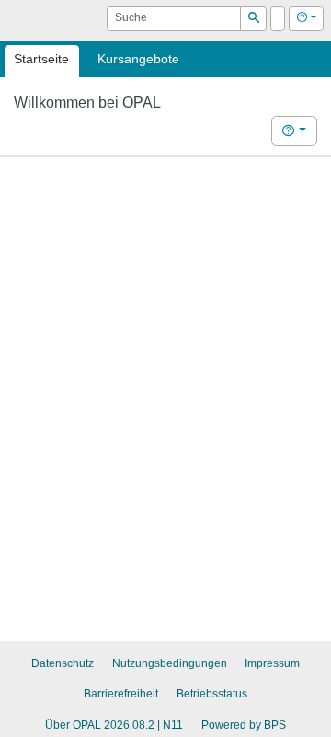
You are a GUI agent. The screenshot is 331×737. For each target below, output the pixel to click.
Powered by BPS (243, 725)
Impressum (272, 663)
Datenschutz (62, 663)
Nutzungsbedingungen (169, 663)
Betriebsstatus (212, 693)
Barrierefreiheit (121, 693)
